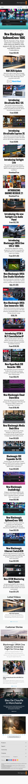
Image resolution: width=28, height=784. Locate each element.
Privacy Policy (21, 768)
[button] (4, 30)
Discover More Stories (14, 736)
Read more (14, 711)
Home (2, 7)
